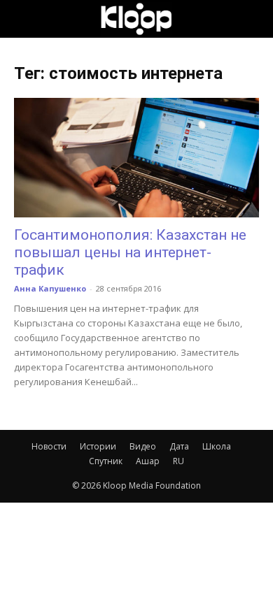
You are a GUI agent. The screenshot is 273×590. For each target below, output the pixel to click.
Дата (179, 446)
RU (178, 461)
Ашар (148, 461)
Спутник (105, 461)
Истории (98, 446)
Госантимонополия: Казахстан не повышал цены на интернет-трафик (130, 252)
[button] (23, 19)
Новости (48, 446)
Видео (143, 446)
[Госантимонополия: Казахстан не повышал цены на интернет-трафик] (136, 157)
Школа (216, 446)
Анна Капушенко (50, 288)
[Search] (253, 19)
